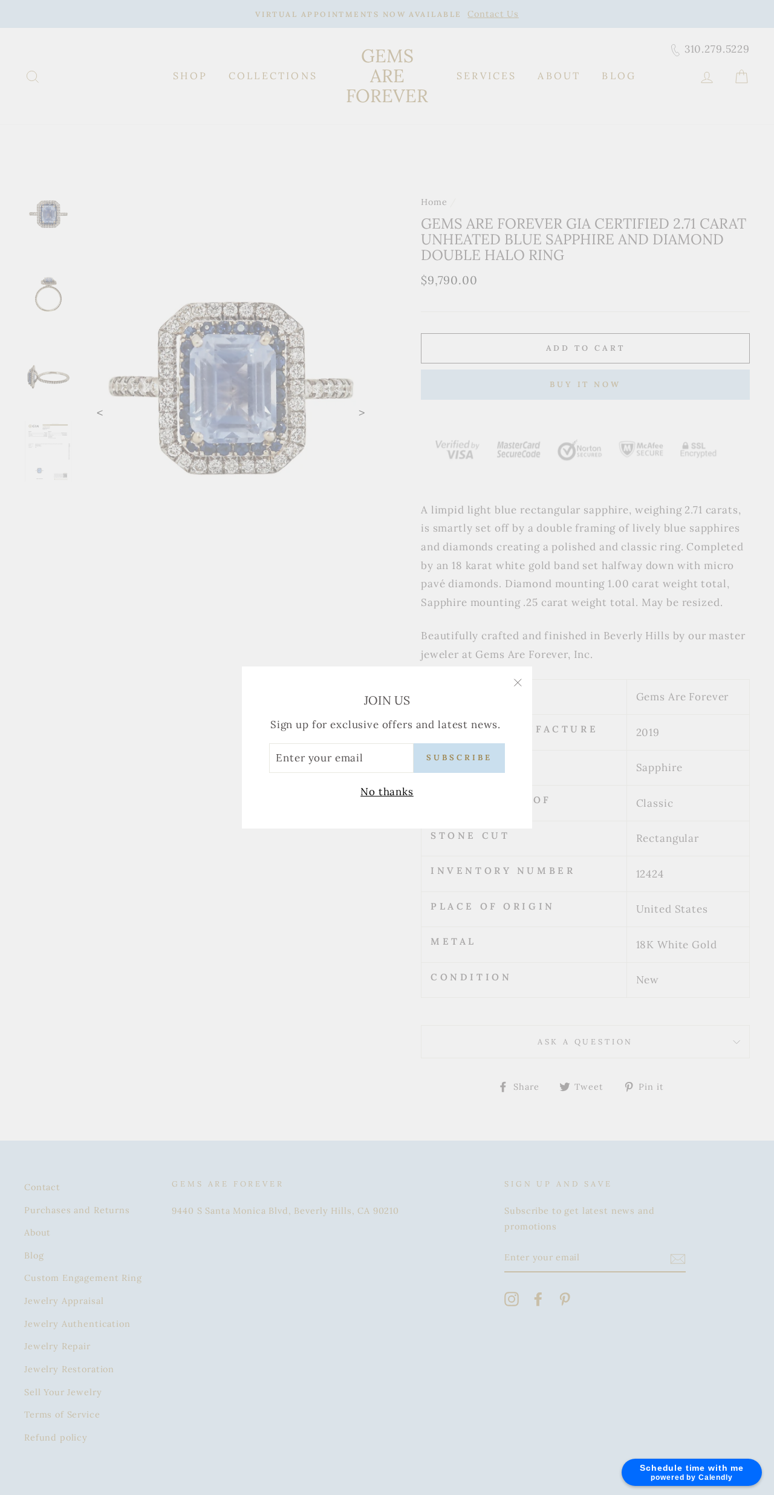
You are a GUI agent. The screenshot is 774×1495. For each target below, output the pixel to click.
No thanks (387, 791)
